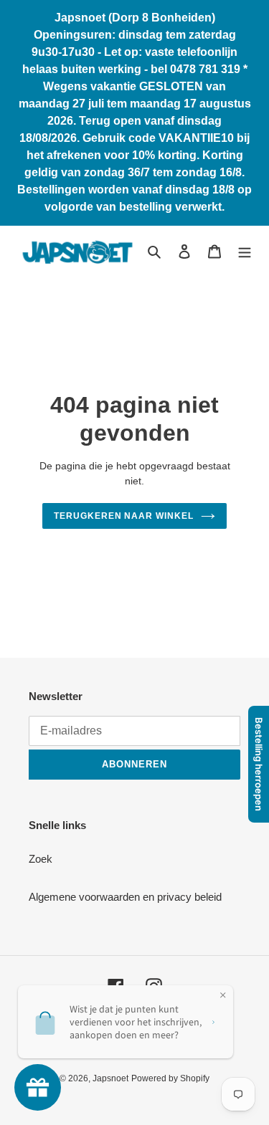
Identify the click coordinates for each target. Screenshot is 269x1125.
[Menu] (245, 251)
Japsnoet (110, 1078)
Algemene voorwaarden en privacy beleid (125, 897)
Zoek (40, 859)
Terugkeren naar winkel (124, 516)
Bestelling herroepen (259, 764)
